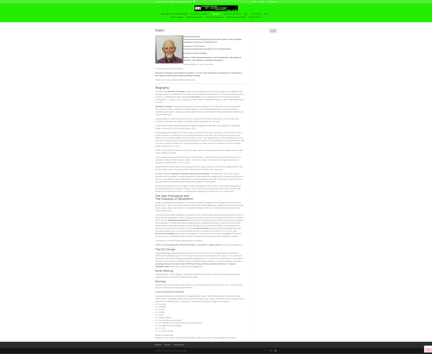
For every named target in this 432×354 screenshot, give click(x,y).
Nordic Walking (177, 17)
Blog (245, 14)
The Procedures (255, 17)
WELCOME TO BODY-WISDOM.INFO (174, 14)
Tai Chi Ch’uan (256, 14)
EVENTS (254, 2)
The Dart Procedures (194, 17)
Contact (261, 2)
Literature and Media (232, 14)
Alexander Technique (199, 14)
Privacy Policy (272, 2)
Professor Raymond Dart (236, 17)
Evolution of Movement (214, 17)
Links (266, 14)
